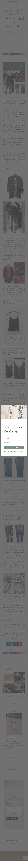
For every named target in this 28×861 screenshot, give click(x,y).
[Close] (25, 406)
